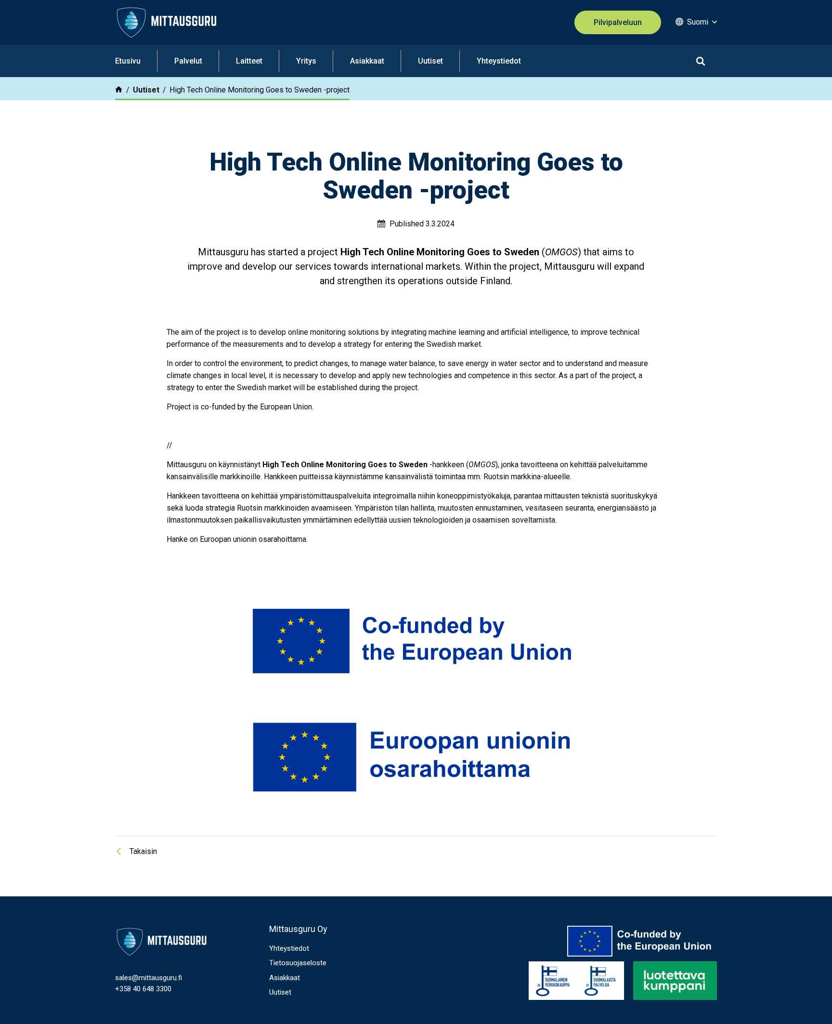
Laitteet (249, 61)
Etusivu (128, 61)
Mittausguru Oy (298, 929)
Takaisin (143, 851)
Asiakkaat (367, 61)
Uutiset (430, 61)
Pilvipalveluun (618, 22)
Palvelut (188, 61)
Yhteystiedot (499, 61)
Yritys (306, 61)
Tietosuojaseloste (297, 962)
